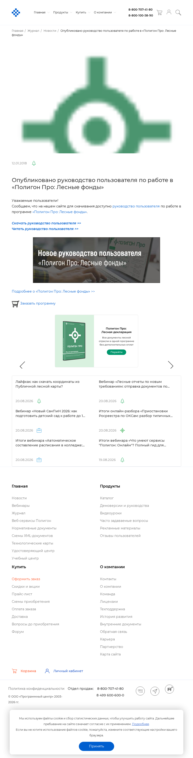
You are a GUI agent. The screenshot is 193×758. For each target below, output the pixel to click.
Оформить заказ (26, 579)
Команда (107, 594)
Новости (19, 498)
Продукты (61, 12)
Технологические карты (32, 543)
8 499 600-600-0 (110, 695)
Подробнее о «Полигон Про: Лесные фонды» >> (53, 291)
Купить (81, 12)
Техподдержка (112, 609)
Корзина (28, 671)
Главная (40, 12)
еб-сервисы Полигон (31, 521)
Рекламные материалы (120, 528)
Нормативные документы (34, 528)
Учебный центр (25, 558)
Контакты (108, 579)
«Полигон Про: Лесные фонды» (59, 212)
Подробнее (140, 724)
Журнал (18, 513)
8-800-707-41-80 (141, 9)
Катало (107, 498)
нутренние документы (120, 624)
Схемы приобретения (31, 601)
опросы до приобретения (35, 624)
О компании (103, 12)
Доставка (20, 617)
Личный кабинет (68, 671)
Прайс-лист (22, 594)
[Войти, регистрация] (169, 13)
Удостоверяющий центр (33, 551)
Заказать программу (38, 303)
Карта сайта (110, 654)
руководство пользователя (136, 206)
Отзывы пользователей (120, 536)
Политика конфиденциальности (36, 688)
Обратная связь (113, 632)
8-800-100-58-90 (141, 15)
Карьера (107, 639)
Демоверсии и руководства (124, 506)
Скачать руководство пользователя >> (46, 223)
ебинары (21, 506)
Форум (18, 632)
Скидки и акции (26, 586)
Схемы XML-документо (32, 536)
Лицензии (109, 601)
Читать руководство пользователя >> (45, 229)
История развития (116, 617)
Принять (96, 746)
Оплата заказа (24, 609)
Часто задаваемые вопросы (124, 521)
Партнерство (111, 647)
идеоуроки (111, 513)
